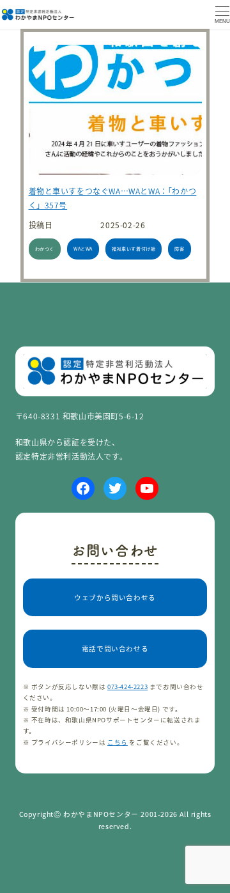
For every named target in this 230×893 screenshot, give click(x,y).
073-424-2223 (127, 686)
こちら (117, 742)
